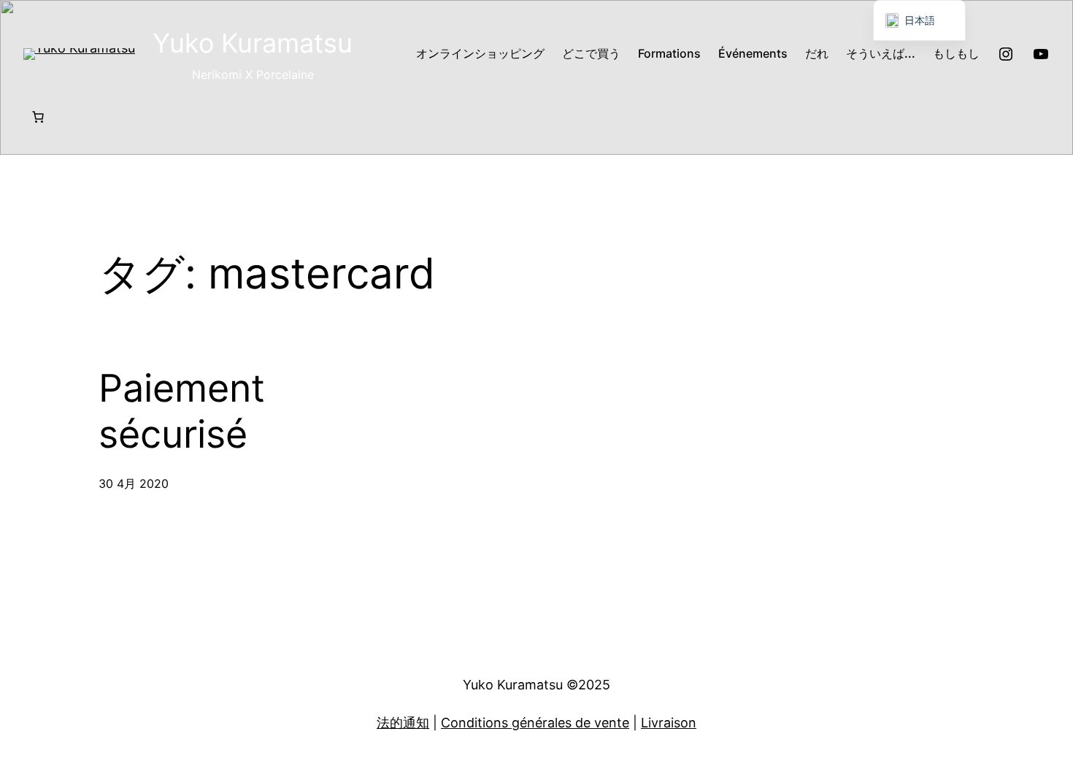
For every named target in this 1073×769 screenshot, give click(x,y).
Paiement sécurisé (182, 411)
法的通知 (403, 722)
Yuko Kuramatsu (253, 43)
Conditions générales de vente (535, 722)
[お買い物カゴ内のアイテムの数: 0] (38, 116)
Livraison (668, 722)
